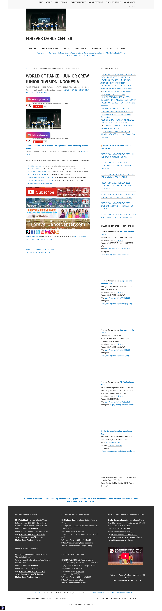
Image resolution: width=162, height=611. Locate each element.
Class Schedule (113, 2)
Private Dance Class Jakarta (37, 174)
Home (40, 2)
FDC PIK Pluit (67, 560)
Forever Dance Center (49, 38)
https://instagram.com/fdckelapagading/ (117, 303)
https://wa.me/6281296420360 (117, 249)
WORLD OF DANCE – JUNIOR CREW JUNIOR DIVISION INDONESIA (112, 593)
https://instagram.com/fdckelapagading (77, 543)
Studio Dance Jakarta (114, 442)
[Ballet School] (33, 233)
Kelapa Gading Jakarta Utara (70, 53)
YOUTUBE (96, 48)
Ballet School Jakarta (35, 166)
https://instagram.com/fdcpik (73, 580)
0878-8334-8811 (115, 445)
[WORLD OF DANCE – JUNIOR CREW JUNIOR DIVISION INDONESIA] (58, 196)
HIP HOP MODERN (50, 48)
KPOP (66, 48)
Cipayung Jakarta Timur (94, 53)
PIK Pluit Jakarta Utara (115, 53)
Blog (109, 48)
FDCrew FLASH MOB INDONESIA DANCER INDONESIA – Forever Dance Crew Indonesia (118, 134)
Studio (121, 48)
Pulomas (113, 575)
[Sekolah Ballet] (42, 233)
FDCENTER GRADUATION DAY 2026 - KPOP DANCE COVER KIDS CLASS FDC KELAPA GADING (116, 186)
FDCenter (29, 69)
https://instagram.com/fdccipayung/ (115, 355)
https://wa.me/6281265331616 (117, 350)
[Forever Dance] (58, 207)
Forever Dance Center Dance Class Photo (41, 180)
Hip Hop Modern (113, 598)
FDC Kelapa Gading (69, 520)
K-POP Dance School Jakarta (37, 172)
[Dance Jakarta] (28, 233)
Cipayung (137, 575)
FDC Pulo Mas (21, 520)
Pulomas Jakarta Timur (47, 53)
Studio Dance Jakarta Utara (126, 498)
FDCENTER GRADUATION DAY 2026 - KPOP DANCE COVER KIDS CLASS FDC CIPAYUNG (116, 166)
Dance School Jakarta (35, 169)
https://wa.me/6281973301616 (117, 298)
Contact (131, 6)
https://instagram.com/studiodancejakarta (125, 537)
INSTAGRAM (80, 48)
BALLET (32, 48)
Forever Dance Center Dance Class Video (41, 177)
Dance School (61, 2)
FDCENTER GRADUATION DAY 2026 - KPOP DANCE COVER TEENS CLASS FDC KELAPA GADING (117, 206)
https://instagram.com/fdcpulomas (29, 537)
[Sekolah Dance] (57, 233)
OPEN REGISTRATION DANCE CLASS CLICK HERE (46, 598)
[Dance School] (38, 233)
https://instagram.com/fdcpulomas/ (115, 254)
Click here (119, 240)
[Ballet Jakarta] (47, 233)
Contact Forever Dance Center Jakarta (40, 183)
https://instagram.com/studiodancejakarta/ (118, 451)
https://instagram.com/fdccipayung (29, 574)
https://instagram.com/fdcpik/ (122, 404)
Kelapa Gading (125, 575)
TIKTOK (82, 55)
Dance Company (78, 2)
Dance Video (129, 2)
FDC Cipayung (21, 554)
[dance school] (58, 228)
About (49, 2)
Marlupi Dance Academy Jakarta (73, 582)
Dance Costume (95, 2)
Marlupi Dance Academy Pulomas (28, 540)
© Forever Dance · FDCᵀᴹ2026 (81, 604)
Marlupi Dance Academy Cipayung (28, 577)
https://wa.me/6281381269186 (117, 402)
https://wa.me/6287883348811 (124, 534)
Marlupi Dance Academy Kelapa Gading (76, 545)
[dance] (58, 217)
